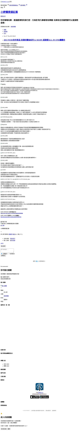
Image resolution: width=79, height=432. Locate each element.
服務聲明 (54, 410)
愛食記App (40, 392)
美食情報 (13, 26)
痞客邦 (10, 234)
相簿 (5, 29)
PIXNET (28, 410)
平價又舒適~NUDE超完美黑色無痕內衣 (14, 47)
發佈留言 (3, 255)
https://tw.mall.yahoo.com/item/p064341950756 (11, 217)
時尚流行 (12, 238)
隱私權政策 (48, 410)
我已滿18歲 (3, 429)
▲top (2, 243)
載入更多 (3, 246)
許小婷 (2, 225)
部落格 (5, 31)
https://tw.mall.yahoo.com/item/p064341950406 (12, 213)
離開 (9, 429)
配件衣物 (12, 240)
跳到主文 (3, 16)
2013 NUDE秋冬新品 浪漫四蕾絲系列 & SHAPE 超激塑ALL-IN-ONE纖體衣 (34, 40)
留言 (14, 234)
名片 (5, 33)
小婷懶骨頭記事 (9, 12)
